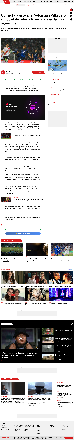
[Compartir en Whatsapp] (71, 19)
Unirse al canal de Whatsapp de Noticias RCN (23, 79)
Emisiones (4, 5)
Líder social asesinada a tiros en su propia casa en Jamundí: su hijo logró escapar (58, 90)
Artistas (59, 391)
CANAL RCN (67, 1)
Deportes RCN (26, 1)
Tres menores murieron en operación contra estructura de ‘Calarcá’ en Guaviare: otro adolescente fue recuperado (63, 347)
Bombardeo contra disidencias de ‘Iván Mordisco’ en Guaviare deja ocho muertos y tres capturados (58, 97)
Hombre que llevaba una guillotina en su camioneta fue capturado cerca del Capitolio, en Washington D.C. (65, 385)
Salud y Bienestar (33, 1)
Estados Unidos (60, 382)
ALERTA (38, 430)
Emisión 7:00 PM (53, 5)
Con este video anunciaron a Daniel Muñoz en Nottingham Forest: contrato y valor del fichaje (59, 82)
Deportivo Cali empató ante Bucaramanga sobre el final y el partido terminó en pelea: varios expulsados (11, 260)
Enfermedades (4, 396)
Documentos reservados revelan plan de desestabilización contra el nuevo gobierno (63, 356)
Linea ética (26, 429)
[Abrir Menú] (1, 1)
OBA (25, 430)
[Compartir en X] (71, 16)
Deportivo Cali (4, 256)
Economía (40, 1)
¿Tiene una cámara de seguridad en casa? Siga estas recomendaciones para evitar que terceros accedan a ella (40, 399)
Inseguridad (30, 396)
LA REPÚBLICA (51, 425)
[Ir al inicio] (7, 2)
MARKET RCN (64, 429)
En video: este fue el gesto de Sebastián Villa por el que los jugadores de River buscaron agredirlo (28, 136)
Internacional (19, 1)
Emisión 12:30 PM (37, 5)
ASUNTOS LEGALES (52, 426)
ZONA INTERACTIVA (65, 426)
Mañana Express (21, 5)
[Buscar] (72, 1)
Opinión (51, 1)
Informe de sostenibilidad (29, 426)
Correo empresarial (18, 429)
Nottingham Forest (55, 79)
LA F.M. (38, 429)
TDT (43, 425)
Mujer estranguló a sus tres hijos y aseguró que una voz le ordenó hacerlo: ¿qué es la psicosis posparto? (13, 399)
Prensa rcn (16, 430)
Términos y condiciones (36, 437)
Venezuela (53, 102)
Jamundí (52, 87)
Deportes (7, 10)
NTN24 (38, 425)
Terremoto (50, 72)
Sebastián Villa (13, 224)
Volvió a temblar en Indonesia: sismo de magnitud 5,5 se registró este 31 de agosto (57, 74)
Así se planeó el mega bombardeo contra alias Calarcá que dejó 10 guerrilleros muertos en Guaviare (19, 355)
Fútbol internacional (30, 256)
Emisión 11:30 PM (69, 5)
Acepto (68, 437)
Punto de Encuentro (58, 1)
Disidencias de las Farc (55, 94)
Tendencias (46, 1)
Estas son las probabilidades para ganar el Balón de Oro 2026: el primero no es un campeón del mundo (37, 260)
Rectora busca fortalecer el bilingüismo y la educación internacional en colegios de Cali (65, 403)
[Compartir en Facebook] (71, 13)
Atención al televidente (18, 426)
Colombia (13, 1)
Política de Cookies (48, 438)
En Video (7, 324)
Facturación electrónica (29, 425)
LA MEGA (38, 433)
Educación (59, 400)
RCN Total (39, 426)
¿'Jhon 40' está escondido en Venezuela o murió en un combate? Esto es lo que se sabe (59, 105)
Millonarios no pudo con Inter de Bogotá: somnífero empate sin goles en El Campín (60, 259)
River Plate (7, 224)
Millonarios (53, 256)
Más (68, 324)
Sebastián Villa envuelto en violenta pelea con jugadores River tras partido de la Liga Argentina (28, 200)
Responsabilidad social (18, 425)
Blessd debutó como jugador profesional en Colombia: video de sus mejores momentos (64, 394)
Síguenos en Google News (24, 233)
